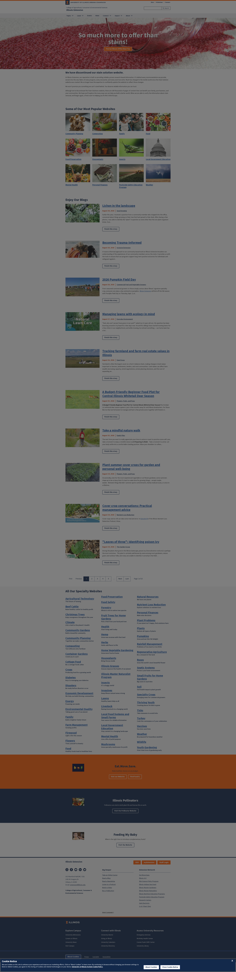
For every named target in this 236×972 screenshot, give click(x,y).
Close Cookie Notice (170, 967)
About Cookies (151, 967)
